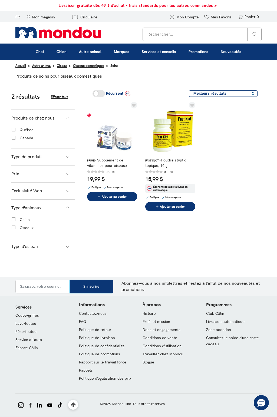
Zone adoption (218, 329)
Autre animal (41, 66)
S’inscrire (91, 286)
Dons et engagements (161, 329)
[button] (41, 16)
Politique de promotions (99, 354)
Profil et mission (156, 321)
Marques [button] (121, 51)
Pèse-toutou (26, 331)
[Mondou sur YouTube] (49, 404)
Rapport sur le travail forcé (102, 362)
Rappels (86, 370)
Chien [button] (62, 51)
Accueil (20, 66)
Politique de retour (95, 329)
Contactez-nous (93, 313)
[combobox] (202, 34)
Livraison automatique (225, 321)
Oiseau (62, 66)
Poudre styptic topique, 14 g (165, 163)
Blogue (148, 362)
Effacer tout (59, 97)
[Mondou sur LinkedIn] (39, 404)
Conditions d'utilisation (162, 345)
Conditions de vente (160, 337)
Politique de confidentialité (102, 345)
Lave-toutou (25, 323)
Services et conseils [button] (159, 51)
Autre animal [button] (90, 51)
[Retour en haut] (73, 405)
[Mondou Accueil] (58, 32)
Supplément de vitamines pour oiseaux (107, 163)
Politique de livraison (97, 337)
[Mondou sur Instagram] (21, 404)
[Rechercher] (254, 34)
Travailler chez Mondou (163, 354)
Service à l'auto (28, 339)
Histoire (149, 313)
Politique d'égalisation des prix (105, 378)
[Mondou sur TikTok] (60, 404)
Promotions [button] (198, 51)
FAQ (82, 321)
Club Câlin (215, 313)
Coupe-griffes (27, 315)
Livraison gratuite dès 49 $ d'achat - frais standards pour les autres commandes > (138, 5)
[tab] (43, 118)
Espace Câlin (26, 347)
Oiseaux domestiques (88, 66)
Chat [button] (40, 51)
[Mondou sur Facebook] (30, 404)
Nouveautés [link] (231, 51)
